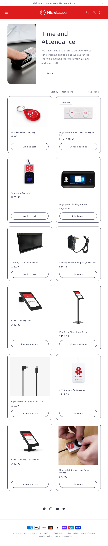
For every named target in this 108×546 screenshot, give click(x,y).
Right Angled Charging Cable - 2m (27, 401)
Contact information (63, 536)
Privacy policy (72, 533)
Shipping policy (45, 536)
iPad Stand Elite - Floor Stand (73, 332)
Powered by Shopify (40, 533)
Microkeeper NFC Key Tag (23, 132)
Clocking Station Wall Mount (24, 262)
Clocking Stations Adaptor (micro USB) (77, 262)
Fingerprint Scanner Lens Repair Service (74, 471)
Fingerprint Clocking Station (73, 204)
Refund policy (57, 533)
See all (50, 72)
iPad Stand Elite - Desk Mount (25, 459)
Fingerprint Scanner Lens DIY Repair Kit (76, 133)
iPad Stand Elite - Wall (21, 320)
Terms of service (88, 533)
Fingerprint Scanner (20, 193)
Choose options (78, 146)
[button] (6, 12)
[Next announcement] (102, 3)
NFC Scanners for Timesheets (73, 390)
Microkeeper (25, 533)
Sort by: (54, 91)
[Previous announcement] (6, 3)
